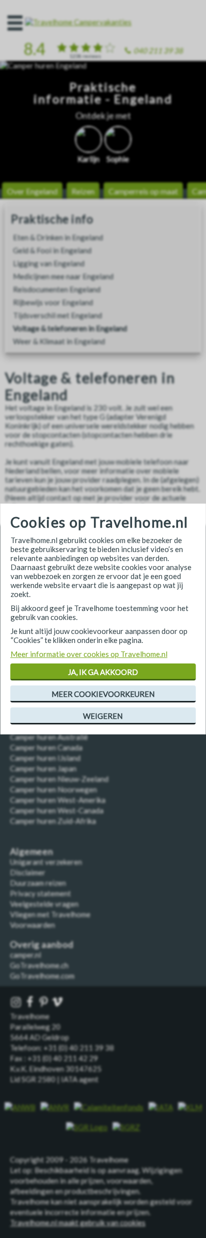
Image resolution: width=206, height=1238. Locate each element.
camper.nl (25, 954)
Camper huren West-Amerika (58, 799)
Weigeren (102, 715)
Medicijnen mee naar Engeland (63, 276)
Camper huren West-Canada (57, 810)
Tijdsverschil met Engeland (57, 315)
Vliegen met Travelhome (50, 914)
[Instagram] (17, 1002)
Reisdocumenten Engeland (56, 289)
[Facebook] (31, 1002)
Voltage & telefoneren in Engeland (70, 328)
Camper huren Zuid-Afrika (53, 820)
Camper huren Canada (46, 747)
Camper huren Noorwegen (53, 789)
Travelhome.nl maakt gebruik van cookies (78, 1222)
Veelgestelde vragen (44, 903)
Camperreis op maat (143, 191)
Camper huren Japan (43, 768)
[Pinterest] (45, 1002)
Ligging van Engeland (48, 263)
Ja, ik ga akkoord (103, 671)
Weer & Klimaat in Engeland (59, 341)
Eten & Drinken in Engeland (58, 237)
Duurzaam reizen (38, 882)
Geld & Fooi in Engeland (52, 250)
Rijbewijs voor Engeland (53, 302)
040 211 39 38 (158, 50)
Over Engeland (32, 191)
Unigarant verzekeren (46, 861)
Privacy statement (40, 893)
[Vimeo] (59, 1002)
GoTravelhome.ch (39, 965)
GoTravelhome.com (42, 975)
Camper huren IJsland (45, 757)
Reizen (83, 191)
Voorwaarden (32, 924)
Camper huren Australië (49, 736)
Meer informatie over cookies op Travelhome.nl (89, 653)
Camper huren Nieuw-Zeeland (59, 778)
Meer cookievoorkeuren (103, 693)
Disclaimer (28, 872)
